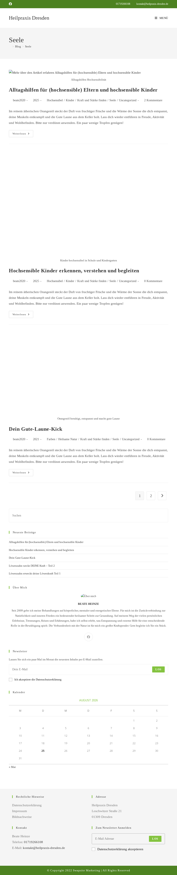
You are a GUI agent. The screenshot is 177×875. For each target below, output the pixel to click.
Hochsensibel (55, 100)
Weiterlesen (23, 132)
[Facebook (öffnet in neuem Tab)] (11, 4)
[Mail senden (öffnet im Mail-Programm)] (15, 4)
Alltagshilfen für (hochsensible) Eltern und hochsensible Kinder (83, 90)
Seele (28, 46)
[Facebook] (88, 637)
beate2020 (19, 100)
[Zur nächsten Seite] (162, 495)
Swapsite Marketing (86, 870)
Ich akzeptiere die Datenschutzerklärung (38, 679)
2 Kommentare (153, 100)
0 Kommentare (153, 281)
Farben (51, 439)
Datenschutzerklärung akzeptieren (120, 849)
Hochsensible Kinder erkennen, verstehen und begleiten (74, 270)
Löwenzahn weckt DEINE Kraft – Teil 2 (32, 565)
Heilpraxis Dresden (29, 18)
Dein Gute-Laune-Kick (35, 429)
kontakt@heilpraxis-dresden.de (152, 3)
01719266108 (123, 3)
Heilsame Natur (67, 439)
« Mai (12, 767)
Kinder (70, 100)
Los (158, 669)
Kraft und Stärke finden (91, 100)
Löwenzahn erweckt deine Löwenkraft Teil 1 (35, 573)
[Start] (10, 46)
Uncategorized (127, 100)
